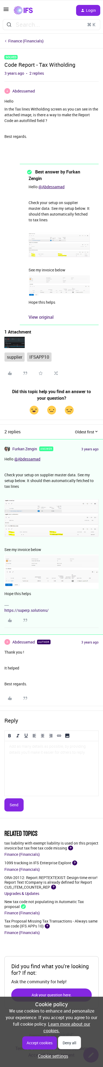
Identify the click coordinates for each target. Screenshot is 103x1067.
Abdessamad (23, 91)
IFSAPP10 (39, 357)
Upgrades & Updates (21, 893)
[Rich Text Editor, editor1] (51, 768)
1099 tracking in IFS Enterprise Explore (37, 862)
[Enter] (9, 24)
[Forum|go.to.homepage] (23, 10)
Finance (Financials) (26, 41)
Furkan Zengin (24, 448)
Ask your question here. (52, 995)
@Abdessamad (51, 186)
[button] (6, 11)
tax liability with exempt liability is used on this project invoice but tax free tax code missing (51, 845)
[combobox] (51, 24)
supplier (14, 357)
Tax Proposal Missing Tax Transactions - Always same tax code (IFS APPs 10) (51, 923)
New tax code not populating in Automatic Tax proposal (44, 904)
